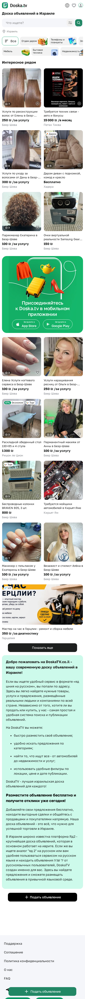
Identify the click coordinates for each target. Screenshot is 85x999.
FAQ (7, 978)
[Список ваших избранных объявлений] (74, 5)
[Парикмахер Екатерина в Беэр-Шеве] (21, 221)
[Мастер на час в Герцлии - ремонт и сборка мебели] (42, 612)
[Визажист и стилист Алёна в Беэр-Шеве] (63, 551)
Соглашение (13, 952)
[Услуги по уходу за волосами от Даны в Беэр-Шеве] (21, 159)
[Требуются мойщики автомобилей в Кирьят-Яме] (63, 488)
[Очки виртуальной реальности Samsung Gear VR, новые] (63, 221)
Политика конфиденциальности (29, 961)
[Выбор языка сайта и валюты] (67, 5)
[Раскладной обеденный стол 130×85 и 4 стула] (21, 428)
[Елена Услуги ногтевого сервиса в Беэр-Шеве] (21, 366)
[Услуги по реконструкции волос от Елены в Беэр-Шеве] (21, 97)
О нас (8, 970)
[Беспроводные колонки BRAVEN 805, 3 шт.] (21, 490)
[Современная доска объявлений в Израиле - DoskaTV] (14, 5)
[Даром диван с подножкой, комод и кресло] (63, 159)
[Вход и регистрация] (80, 5)
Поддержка (13, 943)
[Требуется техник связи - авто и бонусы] (63, 97)
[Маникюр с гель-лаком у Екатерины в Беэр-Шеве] (21, 551)
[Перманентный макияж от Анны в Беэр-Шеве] (63, 428)
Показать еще (42, 648)
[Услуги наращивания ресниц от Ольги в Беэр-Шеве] (63, 366)
